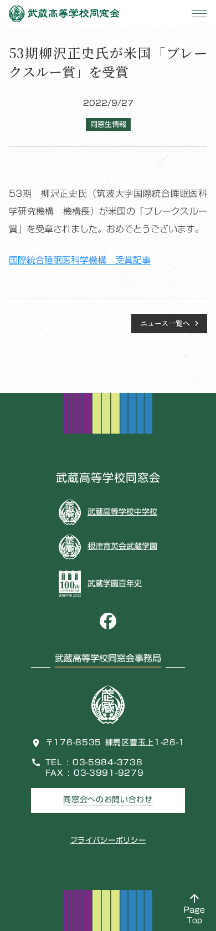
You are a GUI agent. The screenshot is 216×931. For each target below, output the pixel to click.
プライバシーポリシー (108, 840)
